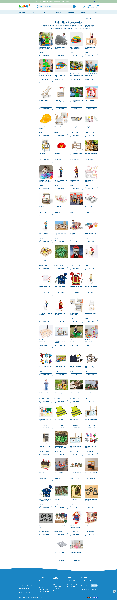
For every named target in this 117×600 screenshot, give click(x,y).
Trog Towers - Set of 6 (60, 499)
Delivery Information (43, 589)
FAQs (54, 590)
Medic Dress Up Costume (45, 392)
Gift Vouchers (42, 585)
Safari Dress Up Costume (91, 286)
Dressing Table (88, 127)
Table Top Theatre (89, 100)
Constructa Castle (74, 206)
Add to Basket (76, 55)
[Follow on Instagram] (24, 592)
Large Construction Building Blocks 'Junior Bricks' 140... (60, 75)
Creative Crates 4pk (59, 260)
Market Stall (42, 206)
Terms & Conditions (57, 582)
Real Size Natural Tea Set (76, 392)
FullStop (40, 597)
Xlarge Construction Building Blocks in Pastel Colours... (45, 181)
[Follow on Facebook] (19, 592)
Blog (40, 582)
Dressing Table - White (90, 313)
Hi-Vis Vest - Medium (59, 419)
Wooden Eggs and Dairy (45, 260)
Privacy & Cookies (57, 586)
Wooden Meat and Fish (90, 233)
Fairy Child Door (73, 499)
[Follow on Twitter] (22, 592)
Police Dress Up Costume (45, 233)
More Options (46, 55)
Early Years (22, 12)
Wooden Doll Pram (59, 127)
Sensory (58, 12)
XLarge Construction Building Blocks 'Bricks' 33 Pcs (45, 48)
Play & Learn (71, 12)
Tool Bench (42, 153)
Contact (41, 587)
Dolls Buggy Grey (43, 100)
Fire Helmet (57, 153)
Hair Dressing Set (74, 127)
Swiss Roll (41, 472)
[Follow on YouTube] (29, 592)
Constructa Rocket (74, 260)
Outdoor (83, 12)
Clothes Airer (88, 260)
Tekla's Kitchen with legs (91, 419)
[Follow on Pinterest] (27, 592)
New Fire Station (89, 525)
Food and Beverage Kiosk (91, 472)
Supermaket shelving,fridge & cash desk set (60, 341)
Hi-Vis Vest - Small (74, 419)
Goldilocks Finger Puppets (45, 366)
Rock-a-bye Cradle (59, 206)
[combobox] (57, 6)
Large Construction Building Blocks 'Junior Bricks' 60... (75, 48)
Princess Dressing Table (75, 552)
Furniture (46, 12)
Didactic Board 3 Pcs (60, 552)
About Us (41, 580)
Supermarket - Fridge (44, 446)
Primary (34, 12)
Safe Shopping (56, 588)
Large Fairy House (89, 392)
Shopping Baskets (89, 206)
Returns (54, 584)
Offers (95, 12)
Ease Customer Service (44, 591)
